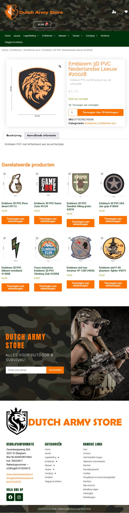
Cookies (86, 473)
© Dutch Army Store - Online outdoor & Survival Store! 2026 (64, 509)
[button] (83, 105)
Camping (90, 35)
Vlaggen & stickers (53, 481)
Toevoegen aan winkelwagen (100, 112)
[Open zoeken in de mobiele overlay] (88, 12)
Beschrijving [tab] (13, 135)
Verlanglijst (88, 493)
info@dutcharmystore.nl (19, 478)
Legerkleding (29, 35)
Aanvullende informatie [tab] (41, 135)
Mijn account (89, 485)
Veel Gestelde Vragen (92, 457)
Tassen (76, 35)
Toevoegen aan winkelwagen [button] (15, 220)
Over (85, 449)
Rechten (87, 465)
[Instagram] (19, 497)
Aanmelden (55, 369)
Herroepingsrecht (91, 469)
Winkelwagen (89, 497)
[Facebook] (10, 497)
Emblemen (47, 35)
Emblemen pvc (32, 50)
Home (8, 35)
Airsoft (48, 453)
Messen (62, 35)
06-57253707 (13, 481)
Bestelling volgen (90, 489)
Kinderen (105, 35)
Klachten (87, 481)
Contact (86, 453)
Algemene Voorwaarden (94, 461)
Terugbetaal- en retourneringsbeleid (99, 477)
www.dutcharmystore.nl (19, 474)
